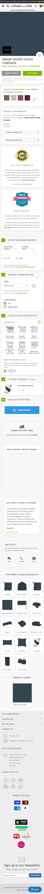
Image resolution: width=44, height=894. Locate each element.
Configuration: (10, 300)
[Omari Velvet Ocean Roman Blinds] (22, 605)
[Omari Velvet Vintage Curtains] (20, 98)
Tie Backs (36, 651)
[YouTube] (6, 786)
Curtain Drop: (27, 248)
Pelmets (7, 632)
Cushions (22, 651)
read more (7, 126)
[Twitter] (13, 786)
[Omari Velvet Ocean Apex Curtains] (22, 586)
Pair (9, 303)
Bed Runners (22, 632)
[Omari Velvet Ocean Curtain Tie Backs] (36, 642)
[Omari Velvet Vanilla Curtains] (13, 98)
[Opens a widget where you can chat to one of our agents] (35, 890)
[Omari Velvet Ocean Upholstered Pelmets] (7, 624)
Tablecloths (36, 613)
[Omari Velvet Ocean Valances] (36, 586)
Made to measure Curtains (14, 66)
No (15, 371)
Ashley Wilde (34, 66)
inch (21, 258)
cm (8, 258)
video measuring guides (25, 267)
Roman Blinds (22, 613)
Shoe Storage (7, 670)
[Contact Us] (20, 786)
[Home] (21, 6)
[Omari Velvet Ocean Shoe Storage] (7, 661)
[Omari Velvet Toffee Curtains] (6, 98)
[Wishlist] (35, 6)
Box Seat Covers (36, 632)
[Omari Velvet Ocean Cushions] (22, 642)
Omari (6, 89)
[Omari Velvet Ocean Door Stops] (22, 661)
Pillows (7, 651)
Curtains (7, 595)
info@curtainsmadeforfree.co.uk (21, 741)
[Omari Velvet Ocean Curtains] (7, 586)
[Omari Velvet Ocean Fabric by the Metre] (7, 605)
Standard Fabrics (7, 613)
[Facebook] (6, 780)
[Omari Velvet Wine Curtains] (27, 98)
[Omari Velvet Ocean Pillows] (7, 642)
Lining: (6, 281)
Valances (36, 595)
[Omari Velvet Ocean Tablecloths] (36, 605)
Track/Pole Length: (10, 248)
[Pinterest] (13, 780)
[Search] (8, 6)
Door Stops (22, 670)
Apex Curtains (22, 595)
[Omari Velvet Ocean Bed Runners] (22, 624)
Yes (8, 371)
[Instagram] (20, 780)
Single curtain (12, 307)
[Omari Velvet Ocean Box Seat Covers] (36, 624)
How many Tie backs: (25, 386)
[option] (22, 694)
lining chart (23, 293)
